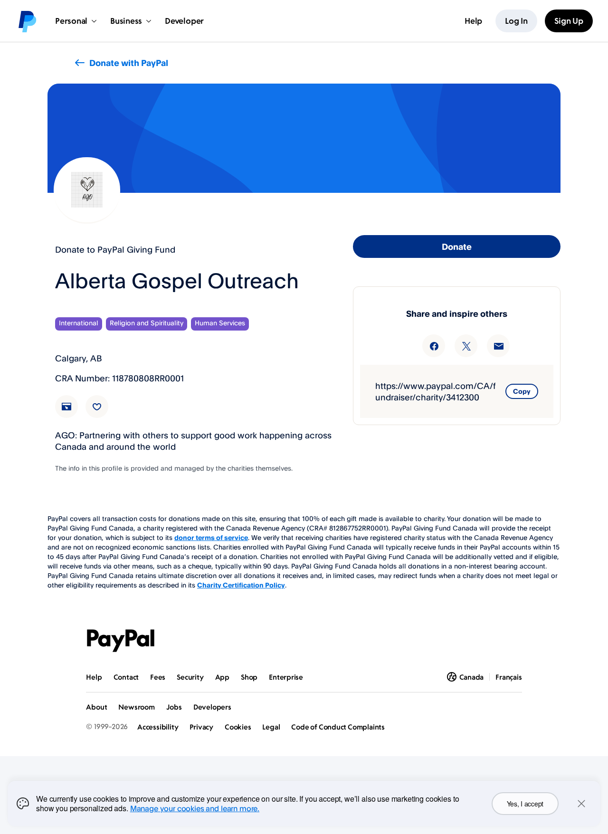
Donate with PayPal (128, 62)
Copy (522, 391)
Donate (457, 246)
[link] (72, 412)
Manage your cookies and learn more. (194, 808)
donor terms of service (211, 537)
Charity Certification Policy (241, 585)
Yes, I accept (525, 803)
